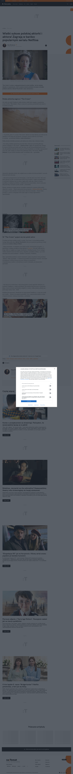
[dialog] (36, 387)
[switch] (49, 386)
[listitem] (36, 383)
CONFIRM (29, 401)
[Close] (55, 369)
